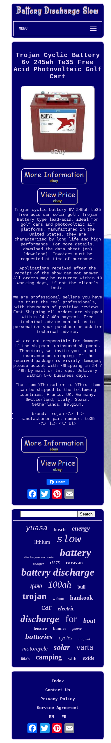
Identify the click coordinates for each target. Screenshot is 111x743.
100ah (59, 584)
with (72, 658)
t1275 (55, 562)
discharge (39, 619)
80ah (25, 658)
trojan (35, 596)
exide (89, 658)
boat (89, 620)
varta (84, 647)
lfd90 (36, 586)
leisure (40, 628)
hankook (81, 597)
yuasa (36, 528)
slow (68, 539)
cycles (65, 638)
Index (57, 681)
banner (59, 628)
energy (81, 528)
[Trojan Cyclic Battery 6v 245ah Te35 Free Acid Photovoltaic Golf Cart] (57, 123)
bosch (60, 529)
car (46, 607)
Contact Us (57, 690)
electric (66, 608)
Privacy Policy (57, 698)
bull (81, 586)
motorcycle (34, 648)
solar (62, 647)
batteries (39, 636)
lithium (42, 542)
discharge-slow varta (39, 557)
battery (75, 553)
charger (38, 563)
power (77, 628)
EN (51, 716)
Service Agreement (58, 707)
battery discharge (57, 572)
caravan (74, 562)
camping (49, 657)
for (71, 618)
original (84, 639)
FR (63, 716)
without (58, 599)
